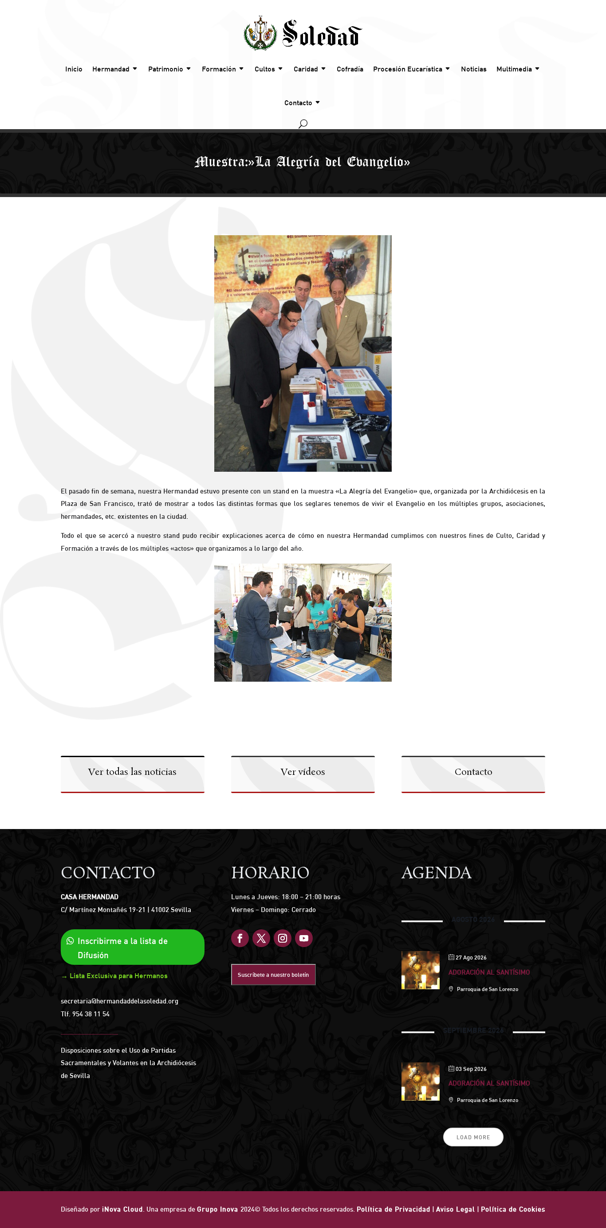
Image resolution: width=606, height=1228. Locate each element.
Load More (473, 1137)
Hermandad (111, 68)
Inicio (74, 68)
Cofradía (350, 68)
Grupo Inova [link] (218, 1209)
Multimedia (514, 68)
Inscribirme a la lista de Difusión (123, 948)
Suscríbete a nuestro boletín (273, 974)
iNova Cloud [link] (122, 1209)
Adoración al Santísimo (489, 972)
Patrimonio (165, 68)
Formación (219, 68)
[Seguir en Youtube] (304, 938)
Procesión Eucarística (407, 68)
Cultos (265, 68)
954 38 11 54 (91, 1014)
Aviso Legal (455, 1209)
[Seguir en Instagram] (282, 938)
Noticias (474, 68)
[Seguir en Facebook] (240, 938)
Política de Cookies (513, 1209)
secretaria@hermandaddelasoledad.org (119, 1001)
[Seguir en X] (261, 938)
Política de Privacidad (393, 1209)
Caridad (306, 68)
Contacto (298, 102)
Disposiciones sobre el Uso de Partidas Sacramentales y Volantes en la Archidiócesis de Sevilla (128, 1063)
